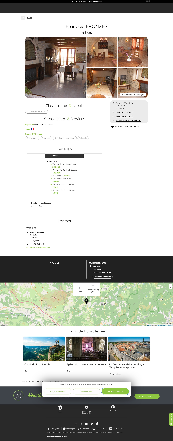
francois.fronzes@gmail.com (128, 120)
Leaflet (149, 325)
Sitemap (64, 436)
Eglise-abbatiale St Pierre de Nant (86, 364)
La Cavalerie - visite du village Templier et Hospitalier (126, 366)
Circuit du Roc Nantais (37, 364)
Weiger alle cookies (57, 391)
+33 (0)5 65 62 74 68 (124, 112)
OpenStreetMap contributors (164, 325)
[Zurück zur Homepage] (23, 18)
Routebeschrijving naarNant (93, 291)
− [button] (170, 287)
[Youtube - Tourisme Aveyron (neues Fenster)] (81, 423)
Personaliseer (86, 391)
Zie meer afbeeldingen (134, 95)
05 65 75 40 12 (101, 429)
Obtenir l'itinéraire (103, 277)
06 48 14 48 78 (118, 429)
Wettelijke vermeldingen (53, 436)
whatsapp (85, 429)
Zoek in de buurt (80, 292)
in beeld (113, 411)
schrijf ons (55, 429)
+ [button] (170, 285)
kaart (60, 412)
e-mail (33, 381)
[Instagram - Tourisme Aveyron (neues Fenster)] (86, 423)
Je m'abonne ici (146, 396)
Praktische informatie (86, 412)
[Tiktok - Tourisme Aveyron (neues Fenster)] (97, 423)
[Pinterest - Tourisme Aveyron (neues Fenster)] (92, 423)
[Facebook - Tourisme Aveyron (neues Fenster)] (76, 423)
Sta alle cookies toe (115, 391)
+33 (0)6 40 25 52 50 (124, 116)
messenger (43, 381)
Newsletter (171, 419)
